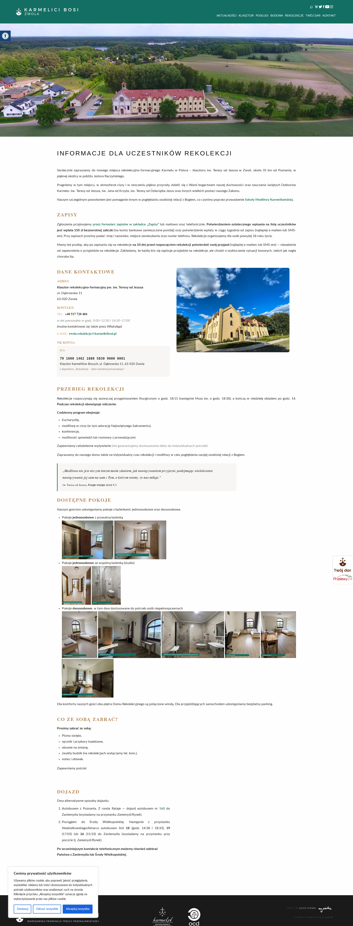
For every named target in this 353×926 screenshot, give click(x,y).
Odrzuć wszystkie (47, 909)
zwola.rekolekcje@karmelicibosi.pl (92, 333)
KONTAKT (329, 15)
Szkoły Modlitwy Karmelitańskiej (269, 199)
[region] (53, 892)
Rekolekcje (294, 15)
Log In (329, 917)
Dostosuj (22, 909)
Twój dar (313, 15)
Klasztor (246, 15)
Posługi (262, 15)
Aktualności (227, 15)
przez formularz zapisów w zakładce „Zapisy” (126, 224)
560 (162, 808)
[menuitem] (227, 15)
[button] (5, 36)
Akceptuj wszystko (77, 909)
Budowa (276, 15)
